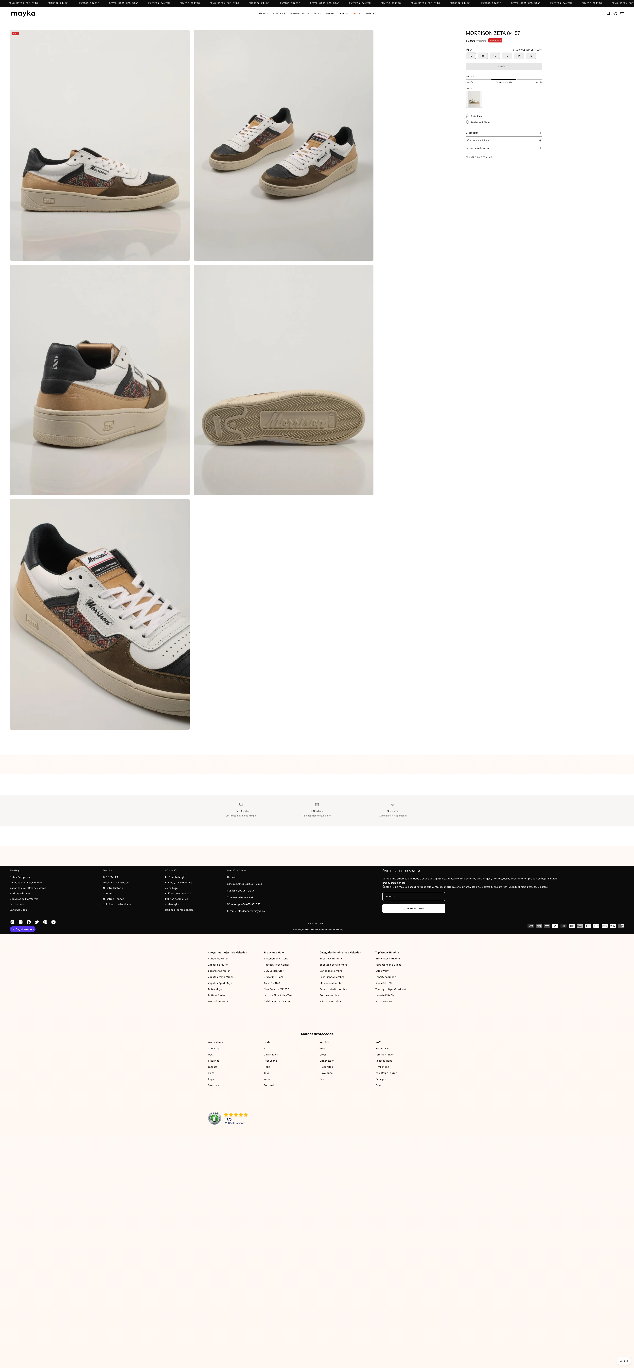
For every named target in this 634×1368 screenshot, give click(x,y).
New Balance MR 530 (276, 989)
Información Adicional (478, 140)
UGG (210, 1054)
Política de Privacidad (178, 893)
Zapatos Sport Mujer (220, 983)
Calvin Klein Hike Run (277, 1001)
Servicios (107, 870)
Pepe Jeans (270, 1060)
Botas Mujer (215, 989)
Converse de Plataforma (24, 898)
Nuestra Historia (113, 888)
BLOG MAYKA (110, 877)
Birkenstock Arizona (276, 958)
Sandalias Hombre (331, 970)
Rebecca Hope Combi (276, 964)
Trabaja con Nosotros (116, 882)
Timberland (382, 1066)
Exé (322, 1079)
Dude (267, 1042)
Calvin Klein (271, 1054)
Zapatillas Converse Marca (26, 882)
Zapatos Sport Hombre (333, 964)
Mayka (301, 929)
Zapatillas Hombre (331, 958)
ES (321, 923)
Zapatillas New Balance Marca (28, 888)
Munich (324, 1042)
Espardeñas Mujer (219, 970)
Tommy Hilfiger (384, 1054)
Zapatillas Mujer (218, 964)
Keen (323, 1048)
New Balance (215, 1042)
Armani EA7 (382, 1048)
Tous (266, 1072)
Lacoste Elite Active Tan (278, 995)
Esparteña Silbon (385, 976)
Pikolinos (213, 1060)
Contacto (108, 893)
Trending (14, 870)
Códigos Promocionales (179, 909)
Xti (265, 1048)
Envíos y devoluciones (478, 148)
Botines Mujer (216, 995)
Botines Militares (20, 893)
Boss (378, 1085)
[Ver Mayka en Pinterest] (45, 922)
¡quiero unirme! (414, 908)
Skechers (213, 1085)
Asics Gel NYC (272, 983)
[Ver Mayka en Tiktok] (20, 922)
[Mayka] (23, 13)
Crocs (323, 1054)
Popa (211, 1079)
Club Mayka (172, 904)
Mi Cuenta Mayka (175, 877)
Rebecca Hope (383, 1060)
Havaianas (326, 1072)
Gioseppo (381, 1079)
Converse (213, 1048)
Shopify (339, 929)
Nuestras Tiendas (113, 898)
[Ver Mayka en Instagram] (12, 922)
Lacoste (212, 1066)
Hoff (377, 1042)
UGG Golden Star (273, 970)
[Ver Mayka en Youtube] (53, 922)
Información (171, 870)
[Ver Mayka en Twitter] (36, 922)
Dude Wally (381, 970)
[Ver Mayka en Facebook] (28, 922)
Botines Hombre (329, 995)
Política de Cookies (176, 898)
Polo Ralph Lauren (386, 1072)
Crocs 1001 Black (273, 976)
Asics (211, 1072)
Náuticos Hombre (330, 1001)
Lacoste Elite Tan (385, 995)
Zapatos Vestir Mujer (220, 976)
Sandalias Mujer (218, 958)
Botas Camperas (20, 877)
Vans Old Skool (19, 909)
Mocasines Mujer (218, 1001)
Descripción (472, 132)
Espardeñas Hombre (332, 976)
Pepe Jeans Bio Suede (388, 964)
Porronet (269, 1085)
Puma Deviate (383, 1001)
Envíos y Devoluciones (178, 882)
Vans (267, 1079)
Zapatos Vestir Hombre (333, 989)
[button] (299, 13)
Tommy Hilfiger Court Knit (391, 989)
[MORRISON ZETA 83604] (474, 99)
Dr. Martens (17, 904)
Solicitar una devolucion (118, 904)
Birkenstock (327, 1060)
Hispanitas (326, 1066)
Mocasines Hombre (331, 983)
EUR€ (310, 923)
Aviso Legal (171, 888)
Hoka (267, 1066)
